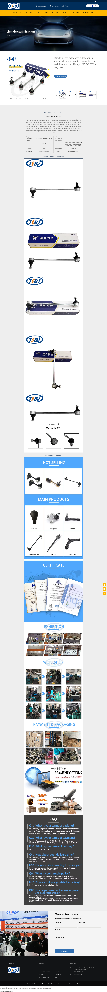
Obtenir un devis (60, 76)
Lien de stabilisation (27, 35)
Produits (29, 12)
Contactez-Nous (88, 12)
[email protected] (42, 6)
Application (75, 12)
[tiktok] (104, 589)
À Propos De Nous (42, 12)
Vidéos (65, 12)
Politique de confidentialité (74, 983)
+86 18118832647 (78, 971)
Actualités (55, 12)
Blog (56, 977)
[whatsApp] (104, 593)
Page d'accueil (17, 12)
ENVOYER (64, 951)
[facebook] (104, 584)
